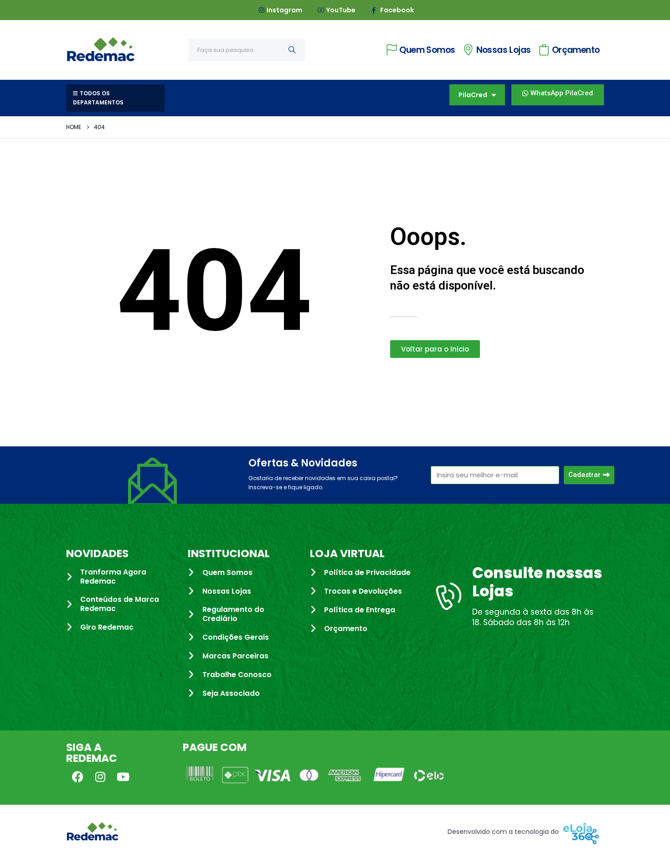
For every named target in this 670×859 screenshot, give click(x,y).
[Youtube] (123, 776)
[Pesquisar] (292, 50)
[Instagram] (100, 776)
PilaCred (473, 94)
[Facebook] (77, 776)
